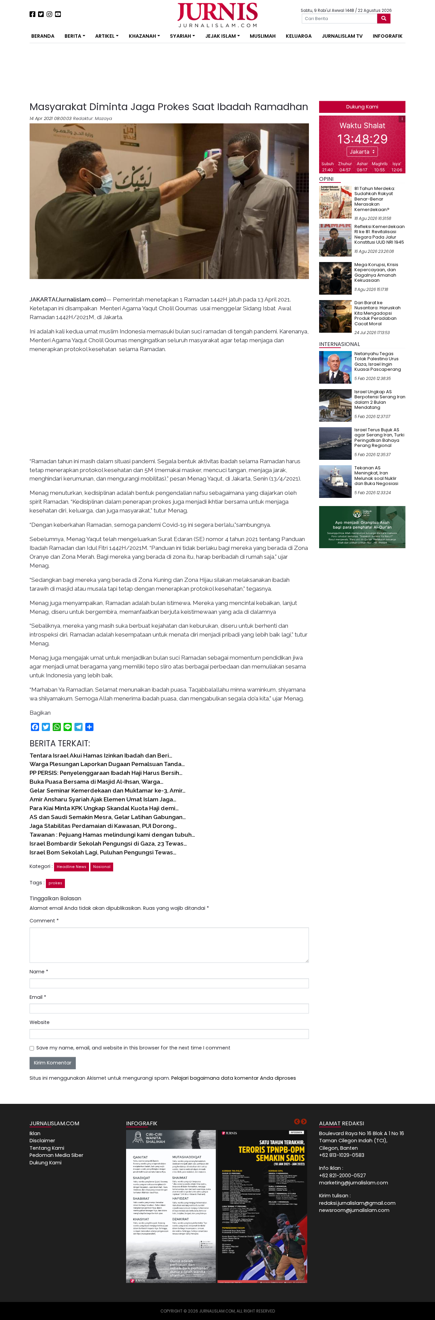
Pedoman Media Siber (56, 1155)
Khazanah (142, 36)
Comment (44, 920)
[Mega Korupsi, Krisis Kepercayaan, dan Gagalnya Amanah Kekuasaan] (335, 278)
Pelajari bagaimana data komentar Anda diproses (233, 1078)
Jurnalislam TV (342, 36)
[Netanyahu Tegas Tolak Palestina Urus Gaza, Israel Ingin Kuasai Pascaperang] (335, 367)
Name (39, 971)
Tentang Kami (47, 1148)
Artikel (105, 36)
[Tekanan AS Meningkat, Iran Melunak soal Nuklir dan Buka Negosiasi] (335, 481)
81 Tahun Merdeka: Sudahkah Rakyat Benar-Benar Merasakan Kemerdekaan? (374, 199)
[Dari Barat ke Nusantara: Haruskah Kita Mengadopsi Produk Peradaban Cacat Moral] (335, 316)
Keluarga (299, 36)
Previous (297, 1121)
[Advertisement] (121, 72)
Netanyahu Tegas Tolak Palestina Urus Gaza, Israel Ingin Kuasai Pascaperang (377, 361)
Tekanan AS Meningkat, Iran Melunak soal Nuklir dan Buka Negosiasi (376, 476)
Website (40, 1022)
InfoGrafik (388, 36)
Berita (73, 36)
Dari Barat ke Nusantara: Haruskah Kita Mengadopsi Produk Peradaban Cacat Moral (377, 313)
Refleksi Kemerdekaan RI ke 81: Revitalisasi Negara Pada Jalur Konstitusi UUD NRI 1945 (379, 234)
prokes (55, 883)
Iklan (35, 1133)
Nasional (101, 866)
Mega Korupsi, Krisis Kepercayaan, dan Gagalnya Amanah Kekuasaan (376, 272)
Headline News (71, 866)
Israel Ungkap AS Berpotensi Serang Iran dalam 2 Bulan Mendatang (379, 399)
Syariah (180, 36)
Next (303, 1121)
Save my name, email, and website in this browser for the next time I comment (133, 1047)
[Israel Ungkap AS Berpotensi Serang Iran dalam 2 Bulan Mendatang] (335, 405)
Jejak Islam (220, 36)
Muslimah (263, 36)
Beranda (42, 36)
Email (38, 997)
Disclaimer (42, 1140)
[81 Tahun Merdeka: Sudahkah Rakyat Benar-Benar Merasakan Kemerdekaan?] (335, 201)
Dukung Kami (362, 106)
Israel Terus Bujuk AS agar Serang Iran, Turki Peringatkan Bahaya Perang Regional (379, 438)
